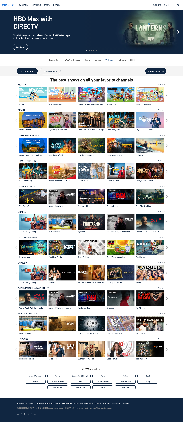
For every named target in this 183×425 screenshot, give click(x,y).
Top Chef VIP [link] (141, 358)
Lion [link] (50, 333)
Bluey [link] (21, 104)
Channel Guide (55, 60)
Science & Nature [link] (58, 387)
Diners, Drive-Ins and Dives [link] (59, 180)
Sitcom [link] (103, 387)
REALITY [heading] (22, 110)
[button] (178, 5)
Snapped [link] (110, 308)
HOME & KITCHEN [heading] (27, 161)
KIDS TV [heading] (22, 84)
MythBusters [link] (141, 333)
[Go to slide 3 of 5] (91, 50)
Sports (87, 60)
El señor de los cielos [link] (27, 358)
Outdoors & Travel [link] (125, 382)
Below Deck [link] (140, 155)
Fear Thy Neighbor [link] (143, 206)
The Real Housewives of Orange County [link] (94, 129)
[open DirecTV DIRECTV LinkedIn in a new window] (18, 414)
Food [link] (148, 376)
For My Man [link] (141, 308)
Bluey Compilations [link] (144, 104)
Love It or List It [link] (113, 180)
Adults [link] (138, 282)
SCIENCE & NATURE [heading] (28, 313)
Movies (98, 60)
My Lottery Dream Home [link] (59, 129)
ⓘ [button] (53, 38)
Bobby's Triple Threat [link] (144, 180)
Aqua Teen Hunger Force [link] (117, 257)
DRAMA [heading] (22, 211)
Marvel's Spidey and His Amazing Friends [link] (94, 104)
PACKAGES (23, 5)
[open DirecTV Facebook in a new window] (21, 414)
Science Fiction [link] (80, 387)
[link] (33, 94)
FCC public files (105, 403)
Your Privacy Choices (71, 403)
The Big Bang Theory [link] (27, 231)
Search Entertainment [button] (157, 71)
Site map (95, 403)
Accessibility (116, 403)
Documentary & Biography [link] (80, 376)
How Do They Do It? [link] (115, 333)
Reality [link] (148, 382)
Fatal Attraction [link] (113, 206)
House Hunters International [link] (30, 155)
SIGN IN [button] (167, 5)
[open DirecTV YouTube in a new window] (31, 414)
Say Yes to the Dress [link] (144, 129)
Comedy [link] (58, 376)
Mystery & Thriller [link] (103, 382)
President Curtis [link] (55, 257)
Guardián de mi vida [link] (86, 358)
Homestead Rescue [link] (115, 155)
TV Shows (109, 60)
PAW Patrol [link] (111, 104)
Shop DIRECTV (28, 71)
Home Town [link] (82, 180)
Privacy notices (84, 403)
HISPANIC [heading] (23, 339)
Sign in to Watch (51, 71)
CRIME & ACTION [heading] (26, 186)
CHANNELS (36, 5)
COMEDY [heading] (22, 262)
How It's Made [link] (54, 231)
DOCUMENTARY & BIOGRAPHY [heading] (33, 288)
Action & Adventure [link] (35, 376)
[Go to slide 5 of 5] (96, 50)
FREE (132, 60)
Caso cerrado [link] (112, 358)
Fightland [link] (81, 231)
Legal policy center (42, 403)
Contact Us (125, 403)
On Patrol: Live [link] (84, 206)
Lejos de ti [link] (53, 358)
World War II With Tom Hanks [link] (148, 231)
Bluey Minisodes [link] (55, 104)
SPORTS (47, 5)
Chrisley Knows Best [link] (115, 282)
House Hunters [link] (25, 129)
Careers (31, 403)
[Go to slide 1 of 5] (86, 50)
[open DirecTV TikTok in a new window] (35, 414)
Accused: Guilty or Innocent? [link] (60, 206)
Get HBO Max (20, 47)
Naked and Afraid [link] (56, 155)
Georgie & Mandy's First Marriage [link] (91, 282)
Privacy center (55, 403)
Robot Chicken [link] (83, 257)
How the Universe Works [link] (88, 333)
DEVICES (56, 5)
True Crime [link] (125, 387)
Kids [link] (80, 382)
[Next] (178, 32)
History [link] (35, 382)
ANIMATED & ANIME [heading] (28, 237)
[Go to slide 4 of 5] (93, 50)
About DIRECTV (22, 403)
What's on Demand (72, 60)
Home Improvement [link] (58, 382)
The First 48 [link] (24, 206)
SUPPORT (157, 5)
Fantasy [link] (125, 376)
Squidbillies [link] (140, 257)
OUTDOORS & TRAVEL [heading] (29, 135)
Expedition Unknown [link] (86, 155)
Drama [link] (103, 376)
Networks (122, 60)
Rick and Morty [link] (25, 257)
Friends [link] (52, 282)
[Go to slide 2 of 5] (89, 50)
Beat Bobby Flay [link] (113, 129)
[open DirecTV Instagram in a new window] (28, 414)
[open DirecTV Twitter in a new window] (25, 414)
